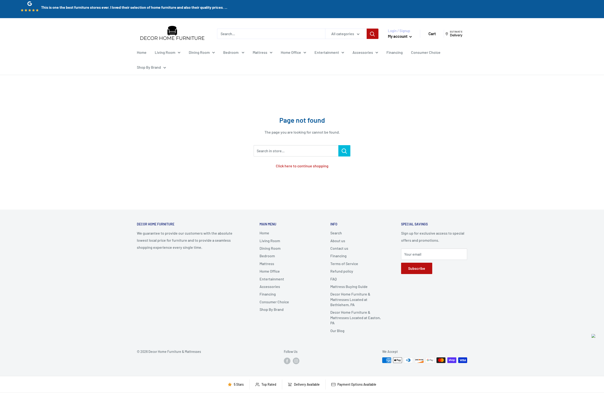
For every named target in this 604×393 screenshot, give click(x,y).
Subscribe (416, 268)
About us (337, 240)
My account (398, 36)
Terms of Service (344, 263)
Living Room (165, 52)
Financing (394, 52)
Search (336, 233)
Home (142, 52)
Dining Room (199, 52)
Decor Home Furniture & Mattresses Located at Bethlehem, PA (350, 299)
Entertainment (327, 52)
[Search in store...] (344, 150)
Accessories (362, 52)
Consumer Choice (425, 52)
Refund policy (341, 271)
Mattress (260, 52)
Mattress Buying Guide (349, 286)
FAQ (333, 279)
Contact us (339, 248)
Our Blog (337, 330)
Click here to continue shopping (302, 166)
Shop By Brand (149, 67)
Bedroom (231, 52)
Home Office (291, 52)
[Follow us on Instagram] (296, 360)
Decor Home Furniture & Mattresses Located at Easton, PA (355, 317)
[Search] (372, 34)
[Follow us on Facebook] (287, 360)
